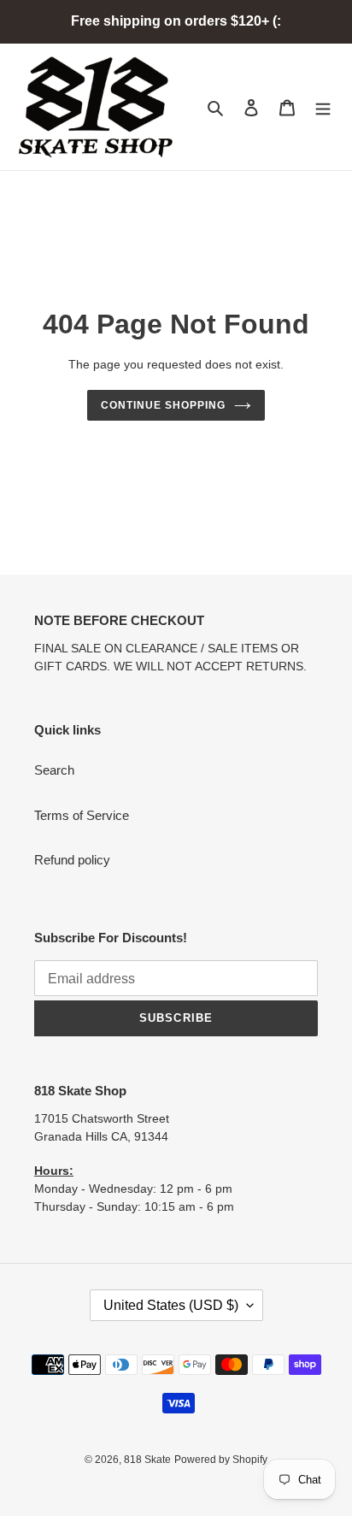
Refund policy (72, 859)
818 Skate (147, 1460)
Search (54, 770)
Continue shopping (163, 405)
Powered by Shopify (220, 1460)
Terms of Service (81, 815)
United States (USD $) (170, 1305)
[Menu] (323, 107)
